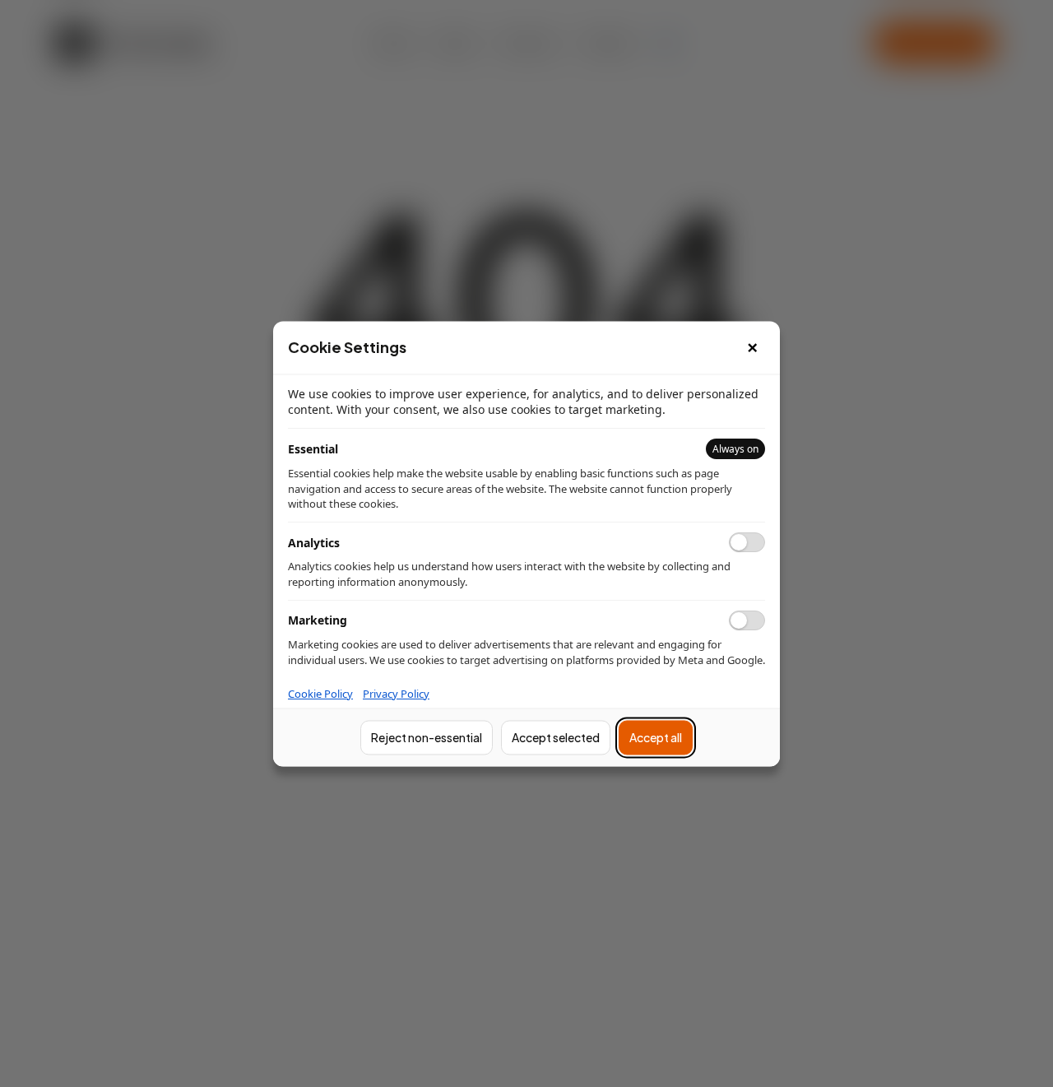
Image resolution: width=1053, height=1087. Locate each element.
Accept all (655, 737)
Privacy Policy (396, 693)
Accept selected (556, 737)
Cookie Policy (320, 693)
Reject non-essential (426, 737)
